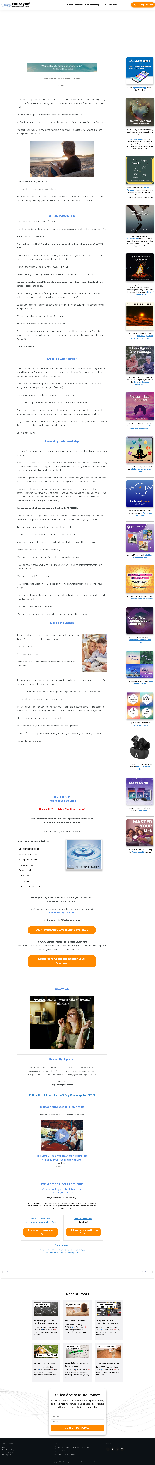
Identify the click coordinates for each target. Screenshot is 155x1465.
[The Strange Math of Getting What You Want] (46, 1309)
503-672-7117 (62, 1451)
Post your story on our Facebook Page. (40, 1222)
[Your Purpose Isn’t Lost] (109, 1351)
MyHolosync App (139, 88)
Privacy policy (6, 1455)
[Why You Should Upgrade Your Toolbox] (109, 1309)
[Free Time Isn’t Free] (78, 1309)
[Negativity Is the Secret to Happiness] (78, 1351)
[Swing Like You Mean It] (46, 1351)
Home (4, 1447)
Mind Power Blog (8, 1450)
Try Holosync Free (8, 1452)
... (41, 1335)
